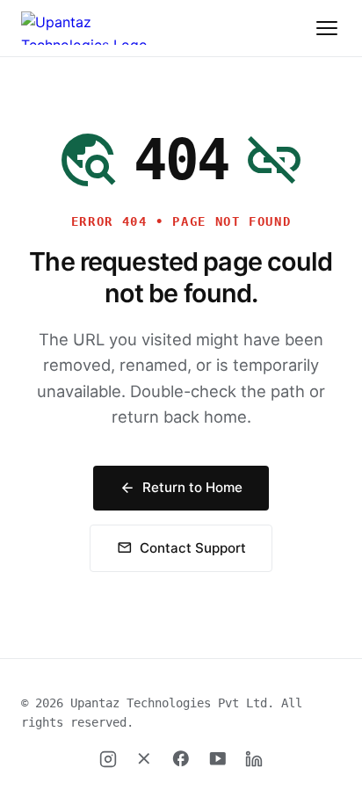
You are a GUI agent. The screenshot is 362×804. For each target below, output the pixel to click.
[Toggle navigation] (327, 28)
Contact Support (181, 548)
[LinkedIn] (254, 759)
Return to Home (181, 487)
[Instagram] (108, 759)
